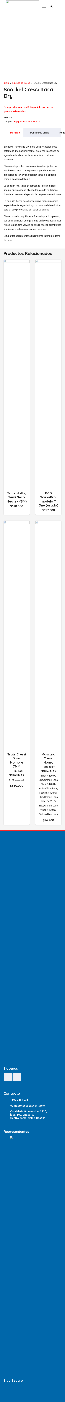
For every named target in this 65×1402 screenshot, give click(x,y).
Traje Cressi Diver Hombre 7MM (16, 760)
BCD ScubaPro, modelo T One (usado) (48, 499)
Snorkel (36, 121)
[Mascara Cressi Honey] (48, 522)
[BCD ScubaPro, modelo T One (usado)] (48, 261)
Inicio (6, 83)
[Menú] (44, 6)
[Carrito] (57, 6)
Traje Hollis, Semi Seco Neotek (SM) (16, 497)
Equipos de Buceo (21, 83)
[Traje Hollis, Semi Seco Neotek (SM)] (17, 261)
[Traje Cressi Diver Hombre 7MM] (17, 522)
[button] (17, 511)
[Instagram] (17, 1077)
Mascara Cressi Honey (48, 758)
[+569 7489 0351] (7, 1100)
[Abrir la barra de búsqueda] (51, 6)
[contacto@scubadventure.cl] (7, 1105)
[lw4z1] (22, 6)
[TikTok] (8, 1077)
